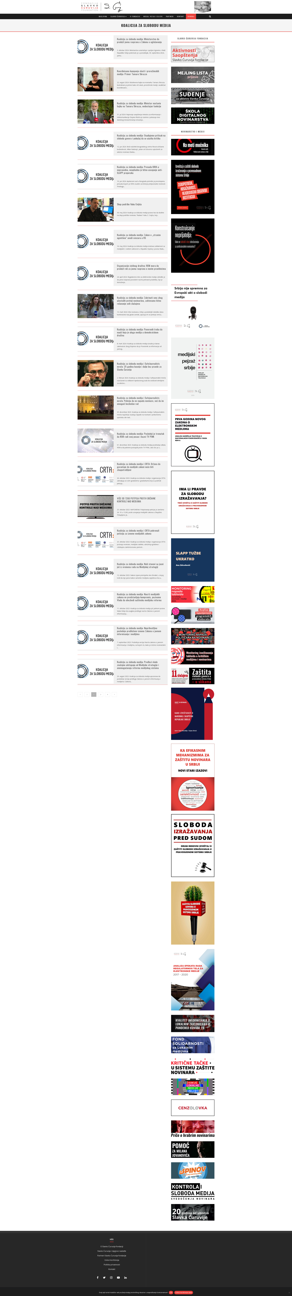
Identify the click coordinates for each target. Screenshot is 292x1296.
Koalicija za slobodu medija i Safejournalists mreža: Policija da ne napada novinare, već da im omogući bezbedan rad (140, 400)
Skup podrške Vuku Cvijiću (129, 204)
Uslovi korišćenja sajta (183, 1292)
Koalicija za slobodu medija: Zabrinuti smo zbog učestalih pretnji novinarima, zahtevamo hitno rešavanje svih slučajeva (140, 300)
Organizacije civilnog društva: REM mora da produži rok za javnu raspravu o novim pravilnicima (141, 267)
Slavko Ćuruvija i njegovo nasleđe (111, 1251)
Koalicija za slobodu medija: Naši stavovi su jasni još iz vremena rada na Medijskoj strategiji (140, 565)
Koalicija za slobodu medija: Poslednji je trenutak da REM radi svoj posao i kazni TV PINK (140, 435)
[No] (289, 1292)
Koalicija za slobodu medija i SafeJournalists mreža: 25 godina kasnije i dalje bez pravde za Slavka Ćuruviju (139, 366)
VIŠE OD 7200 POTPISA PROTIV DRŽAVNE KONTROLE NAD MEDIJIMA (136, 500)
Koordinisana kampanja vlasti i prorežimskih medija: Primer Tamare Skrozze (138, 72)
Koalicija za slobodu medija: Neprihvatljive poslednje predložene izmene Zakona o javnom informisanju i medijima (139, 631)
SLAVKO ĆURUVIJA (118, 16)
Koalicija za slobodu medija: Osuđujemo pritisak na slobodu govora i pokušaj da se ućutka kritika (141, 137)
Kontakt (180, 16)
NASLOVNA (103, 16)
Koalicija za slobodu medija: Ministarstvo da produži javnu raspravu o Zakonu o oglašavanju (139, 40)
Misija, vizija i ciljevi (152, 16)
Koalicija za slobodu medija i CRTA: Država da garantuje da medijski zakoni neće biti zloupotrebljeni (138, 467)
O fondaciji (135, 16)
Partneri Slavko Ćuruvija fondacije (111, 1255)
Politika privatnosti (112, 1264)
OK (171, 1292)
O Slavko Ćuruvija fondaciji (111, 1246)
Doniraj (191, 16)
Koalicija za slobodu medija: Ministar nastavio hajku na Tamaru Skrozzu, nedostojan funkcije (139, 105)
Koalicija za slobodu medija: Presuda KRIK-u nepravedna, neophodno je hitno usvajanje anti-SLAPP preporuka (139, 170)
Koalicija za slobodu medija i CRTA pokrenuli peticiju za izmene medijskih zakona (138, 532)
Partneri (170, 16)
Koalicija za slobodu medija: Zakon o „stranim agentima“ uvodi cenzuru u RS (139, 236)
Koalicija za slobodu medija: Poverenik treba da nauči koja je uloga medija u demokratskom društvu (139, 332)
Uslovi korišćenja (111, 1260)
